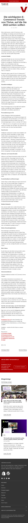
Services (3, 487)
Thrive (11, 515)
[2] (1, 335)
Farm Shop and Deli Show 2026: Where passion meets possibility (13, 401)
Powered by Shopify (5, 517)
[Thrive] (4, 4)
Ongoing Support (5, 490)
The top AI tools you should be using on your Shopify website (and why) (14, 438)
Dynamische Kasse (7, 335)
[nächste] (21, 1)
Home (2, 485)
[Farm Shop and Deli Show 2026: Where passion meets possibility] (14, 393)
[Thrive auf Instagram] (4, 479)
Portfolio (3, 495)
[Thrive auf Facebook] (2, 479)
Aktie (4, 345)
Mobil (4, 340)
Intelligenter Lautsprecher (9, 338)
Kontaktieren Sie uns (6, 319)
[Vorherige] (6, 1)
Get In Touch (4, 502)
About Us (3, 492)
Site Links (3, 497)
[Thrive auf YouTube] (9, 479)
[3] (1, 336)
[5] (1, 340)
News (2, 500)
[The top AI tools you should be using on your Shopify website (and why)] (14, 427)
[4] (1, 338)
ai (4, 435)
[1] (1, 333)
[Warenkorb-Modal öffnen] (22, 4)
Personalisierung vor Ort (8, 336)
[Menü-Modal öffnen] (25, 4)
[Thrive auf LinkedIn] (7, 479)
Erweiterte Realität (7, 333)
